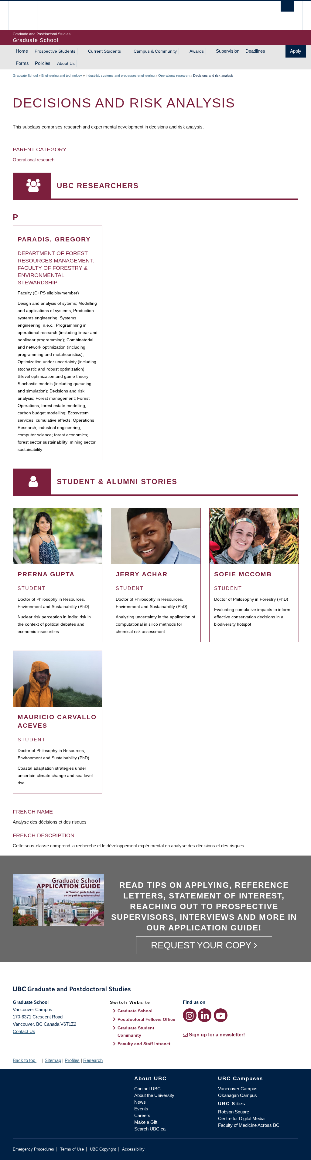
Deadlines (255, 51)
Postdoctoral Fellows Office (146, 1019)
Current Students (104, 51)
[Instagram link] (190, 1015)
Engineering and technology (61, 75)
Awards (197, 51)
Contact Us (24, 1031)
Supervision (227, 51)
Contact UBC (147, 1088)
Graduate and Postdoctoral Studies (155, 990)
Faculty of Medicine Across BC (248, 1125)
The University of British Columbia (27, 15)
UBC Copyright (103, 1149)
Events (141, 1108)
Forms (22, 63)
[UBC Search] (287, 6)
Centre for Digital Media (241, 1118)
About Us (66, 63)
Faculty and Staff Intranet (144, 1043)
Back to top (24, 1060)
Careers (142, 1115)
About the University (154, 1095)
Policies (42, 63)
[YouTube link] (220, 1015)
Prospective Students (55, 51)
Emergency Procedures (33, 1149)
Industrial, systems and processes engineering (120, 75)
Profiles (72, 1060)
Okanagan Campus (237, 1095)
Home (22, 51)
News (140, 1102)
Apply (295, 51)
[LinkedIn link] (204, 1015)
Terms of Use (72, 1149)
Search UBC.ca (150, 1128)
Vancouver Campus (238, 1088)
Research (93, 1060)
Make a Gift (145, 1122)
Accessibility (133, 1149)
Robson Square (233, 1111)
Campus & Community (155, 51)
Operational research (174, 75)
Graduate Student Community (136, 1031)
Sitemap (53, 1060)
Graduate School (25, 75)
